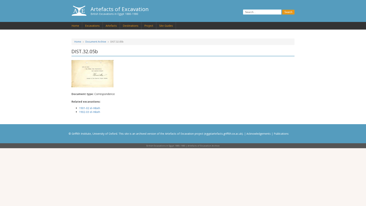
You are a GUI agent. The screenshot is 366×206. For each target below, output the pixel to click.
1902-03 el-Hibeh (89, 112)
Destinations (130, 25)
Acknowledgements (258, 133)
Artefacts (111, 25)
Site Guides (166, 25)
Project (148, 25)
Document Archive (95, 41)
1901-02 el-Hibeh (89, 108)
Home (75, 25)
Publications (281, 133)
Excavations (92, 25)
